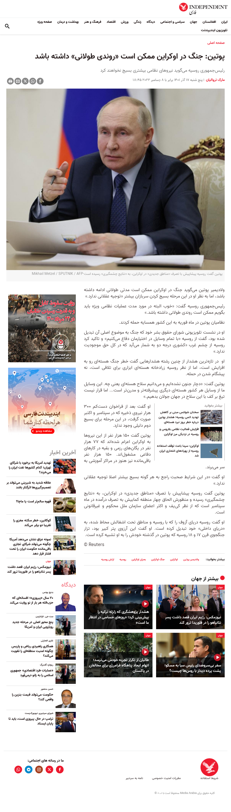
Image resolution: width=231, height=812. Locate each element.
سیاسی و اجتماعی (172, 22)
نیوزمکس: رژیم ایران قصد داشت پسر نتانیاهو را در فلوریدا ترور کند (193, 620)
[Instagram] (39, 769)
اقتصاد (111, 22)
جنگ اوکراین (158, 559)
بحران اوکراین (139, 559)
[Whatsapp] (32, 81)
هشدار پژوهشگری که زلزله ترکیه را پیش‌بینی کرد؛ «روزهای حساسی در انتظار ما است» (119, 617)
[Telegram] (28, 769)
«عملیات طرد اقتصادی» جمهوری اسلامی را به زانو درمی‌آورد (31, 673)
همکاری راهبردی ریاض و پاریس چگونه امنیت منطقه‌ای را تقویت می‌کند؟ (32, 651)
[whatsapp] (18, 769)
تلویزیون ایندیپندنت (214, 30)
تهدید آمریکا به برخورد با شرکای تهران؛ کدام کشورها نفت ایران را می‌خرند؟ (30, 467)
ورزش (124, 22)
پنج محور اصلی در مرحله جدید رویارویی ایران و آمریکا (32, 624)
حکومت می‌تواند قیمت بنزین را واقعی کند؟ (32, 697)
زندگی (137, 22)
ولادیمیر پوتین (191, 559)
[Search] (7, 26)
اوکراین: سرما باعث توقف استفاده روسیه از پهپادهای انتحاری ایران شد (178, 451)
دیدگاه (151, 22)
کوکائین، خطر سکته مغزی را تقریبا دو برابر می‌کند (32, 523)
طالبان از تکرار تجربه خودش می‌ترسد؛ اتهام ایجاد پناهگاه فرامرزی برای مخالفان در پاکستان (119, 665)
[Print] (10, 81)
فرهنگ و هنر (92, 22)
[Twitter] (25, 81)
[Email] (17, 81)
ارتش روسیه (107, 559)
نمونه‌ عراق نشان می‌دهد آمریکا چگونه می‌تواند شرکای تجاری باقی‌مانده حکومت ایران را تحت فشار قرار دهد (30, 546)
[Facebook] (40, 81)
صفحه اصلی (216, 43)
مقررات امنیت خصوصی (166, 778)
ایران (224, 22)
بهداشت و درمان (68, 22)
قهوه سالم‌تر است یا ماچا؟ (33, 501)
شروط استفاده (209, 778)
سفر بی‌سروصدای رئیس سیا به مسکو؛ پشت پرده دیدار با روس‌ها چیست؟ (192, 668)
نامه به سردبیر (134, 778)
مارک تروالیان (215, 80)
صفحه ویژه (44, 22)
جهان (193, 22)
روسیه (123, 559)
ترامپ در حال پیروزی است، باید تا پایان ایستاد (31, 721)
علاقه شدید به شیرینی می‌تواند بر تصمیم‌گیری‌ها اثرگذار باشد (29, 485)
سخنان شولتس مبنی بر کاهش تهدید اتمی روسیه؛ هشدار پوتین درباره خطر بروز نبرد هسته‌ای (179, 417)
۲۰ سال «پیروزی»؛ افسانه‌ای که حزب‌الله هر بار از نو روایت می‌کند (31, 600)
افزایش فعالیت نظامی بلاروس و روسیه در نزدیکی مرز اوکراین (179, 432)
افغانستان (209, 22)
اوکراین (174, 559)
